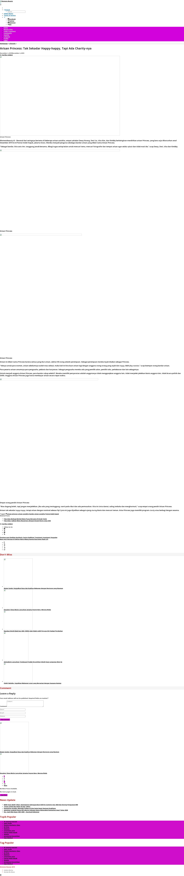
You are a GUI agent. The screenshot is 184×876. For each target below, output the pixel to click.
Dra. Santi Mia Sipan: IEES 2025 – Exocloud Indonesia (21, 812)
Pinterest (12, 23)
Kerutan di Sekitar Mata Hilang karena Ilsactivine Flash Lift (24, 539)
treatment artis (9, 831)
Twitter (11, 21)
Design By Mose (9, 872)
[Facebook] (4, 529)
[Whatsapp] (4, 550)
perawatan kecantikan (12, 836)
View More (4, 795)
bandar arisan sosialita (37, 514)
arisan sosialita (23, 514)
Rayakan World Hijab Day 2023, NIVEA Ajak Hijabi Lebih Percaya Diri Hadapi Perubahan (33, 631)
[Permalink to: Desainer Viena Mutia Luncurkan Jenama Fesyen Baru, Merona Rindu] (18, 608)
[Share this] (4, 542)
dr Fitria (6, 827)
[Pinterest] (4, 532)
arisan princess (12, 514)
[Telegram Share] (4, 548)
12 (4, 784)
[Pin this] (4, 546)
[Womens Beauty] (6, 1)
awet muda (8, 823)
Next (5, 785)
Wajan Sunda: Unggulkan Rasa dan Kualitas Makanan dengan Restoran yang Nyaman (33, 588)
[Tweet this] (4, 544)
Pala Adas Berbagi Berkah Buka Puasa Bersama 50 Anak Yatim (25, 519)
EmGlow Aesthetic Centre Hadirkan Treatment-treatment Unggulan (28, 537)
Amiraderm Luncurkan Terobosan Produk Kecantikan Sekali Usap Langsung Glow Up (33, 662)
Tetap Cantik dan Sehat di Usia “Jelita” (17, 806)
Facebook (12, 19)
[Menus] (0, 3)
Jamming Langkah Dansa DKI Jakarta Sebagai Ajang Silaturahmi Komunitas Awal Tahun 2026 (36, 810)
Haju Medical (8, 838)
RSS (10, 24)
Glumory (7, 829)
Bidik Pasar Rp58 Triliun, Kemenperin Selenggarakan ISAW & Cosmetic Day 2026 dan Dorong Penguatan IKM (41, 805)
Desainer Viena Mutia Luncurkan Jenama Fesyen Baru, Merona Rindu (27, 610)
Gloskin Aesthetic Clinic (12, 825)
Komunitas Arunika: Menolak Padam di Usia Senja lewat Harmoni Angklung (30, 808)
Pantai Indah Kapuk (52, 514)
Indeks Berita (8, 870)
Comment (3, 706)
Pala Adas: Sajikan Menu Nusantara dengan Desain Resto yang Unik (27, 521)
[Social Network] (4, 17)
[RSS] (4, 534)
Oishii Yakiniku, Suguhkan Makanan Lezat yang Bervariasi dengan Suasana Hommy (32, 683)
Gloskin (6, 834)
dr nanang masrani (10, 821)
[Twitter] (4, 531)
